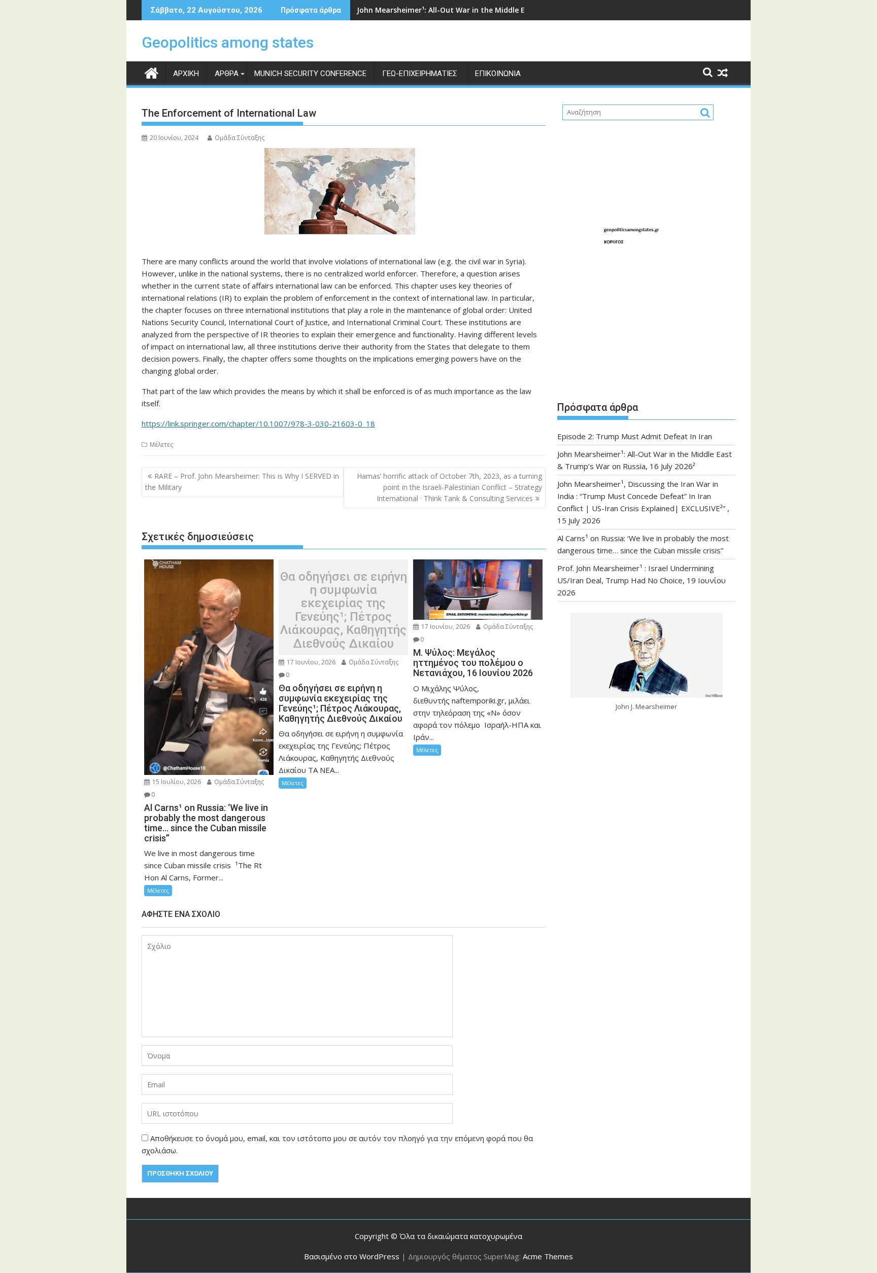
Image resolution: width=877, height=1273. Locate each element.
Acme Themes (548, 1256)
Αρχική (186, 73)
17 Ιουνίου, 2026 (310, 662)
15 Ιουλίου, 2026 (176, 781)
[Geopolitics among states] (151, 72)
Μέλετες (161, 444)
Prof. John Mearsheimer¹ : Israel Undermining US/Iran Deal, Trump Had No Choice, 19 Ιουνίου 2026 (641, 580)
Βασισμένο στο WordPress (351, 1256)
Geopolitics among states (228, 42)
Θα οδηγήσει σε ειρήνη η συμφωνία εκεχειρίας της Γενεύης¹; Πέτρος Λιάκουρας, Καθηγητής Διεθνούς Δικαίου (343, 610)
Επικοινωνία (498, 73)
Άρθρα (227, 73)
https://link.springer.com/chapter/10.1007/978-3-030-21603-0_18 (258, 423)
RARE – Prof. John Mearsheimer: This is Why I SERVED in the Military (242, 481)
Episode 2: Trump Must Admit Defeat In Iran (634, 436)
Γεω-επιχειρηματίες (420, 73)
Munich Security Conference (310, 73)
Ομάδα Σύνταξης (239, 137)
